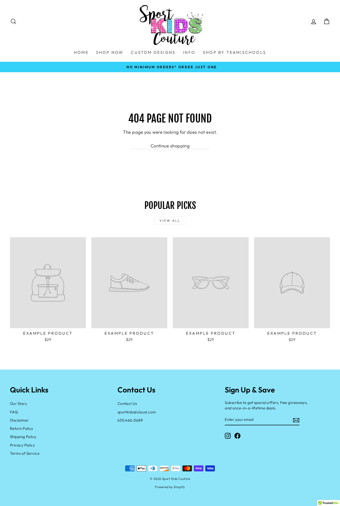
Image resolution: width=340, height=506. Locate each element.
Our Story (18, 403)
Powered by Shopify (170, 487)
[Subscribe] (296, 420)
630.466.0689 (130, 420)
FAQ (14, 412)
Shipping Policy (23, 436)
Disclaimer (19, 420)
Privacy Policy (22, 445)
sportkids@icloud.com (136, 412)
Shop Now (110, 52)
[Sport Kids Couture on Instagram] (228, 436)
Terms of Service (24, 453)
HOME (81, 52)
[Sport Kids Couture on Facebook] (237, 436)
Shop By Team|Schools (234, 52)
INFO (189, 52)
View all (170, 220)
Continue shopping (170, 146)
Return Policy (21, 428)
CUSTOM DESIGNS (153, 52)
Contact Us (127, 403)
